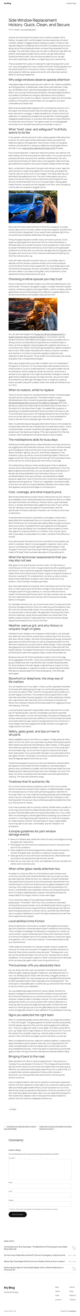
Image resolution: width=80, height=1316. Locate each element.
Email (11, 1191)
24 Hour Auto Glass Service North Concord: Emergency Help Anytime (34, 1255)
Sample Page (71, 3)
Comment (12, 1158)
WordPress (72, 1311)
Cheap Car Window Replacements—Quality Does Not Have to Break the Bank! (37, 335)
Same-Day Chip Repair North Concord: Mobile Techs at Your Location (34, 1261)
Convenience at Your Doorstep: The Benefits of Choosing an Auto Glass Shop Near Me (35, 1248)
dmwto (17, 29)
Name (11, 1182)
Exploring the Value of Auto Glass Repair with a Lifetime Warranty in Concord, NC (34, 1268)
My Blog (7, 3)
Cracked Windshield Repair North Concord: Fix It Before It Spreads (37, 401)
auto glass (13, 1109)
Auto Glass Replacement (28, 29)
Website (11, 1200)
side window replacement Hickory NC (39, 148)
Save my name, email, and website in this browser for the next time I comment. (34, 1209)
